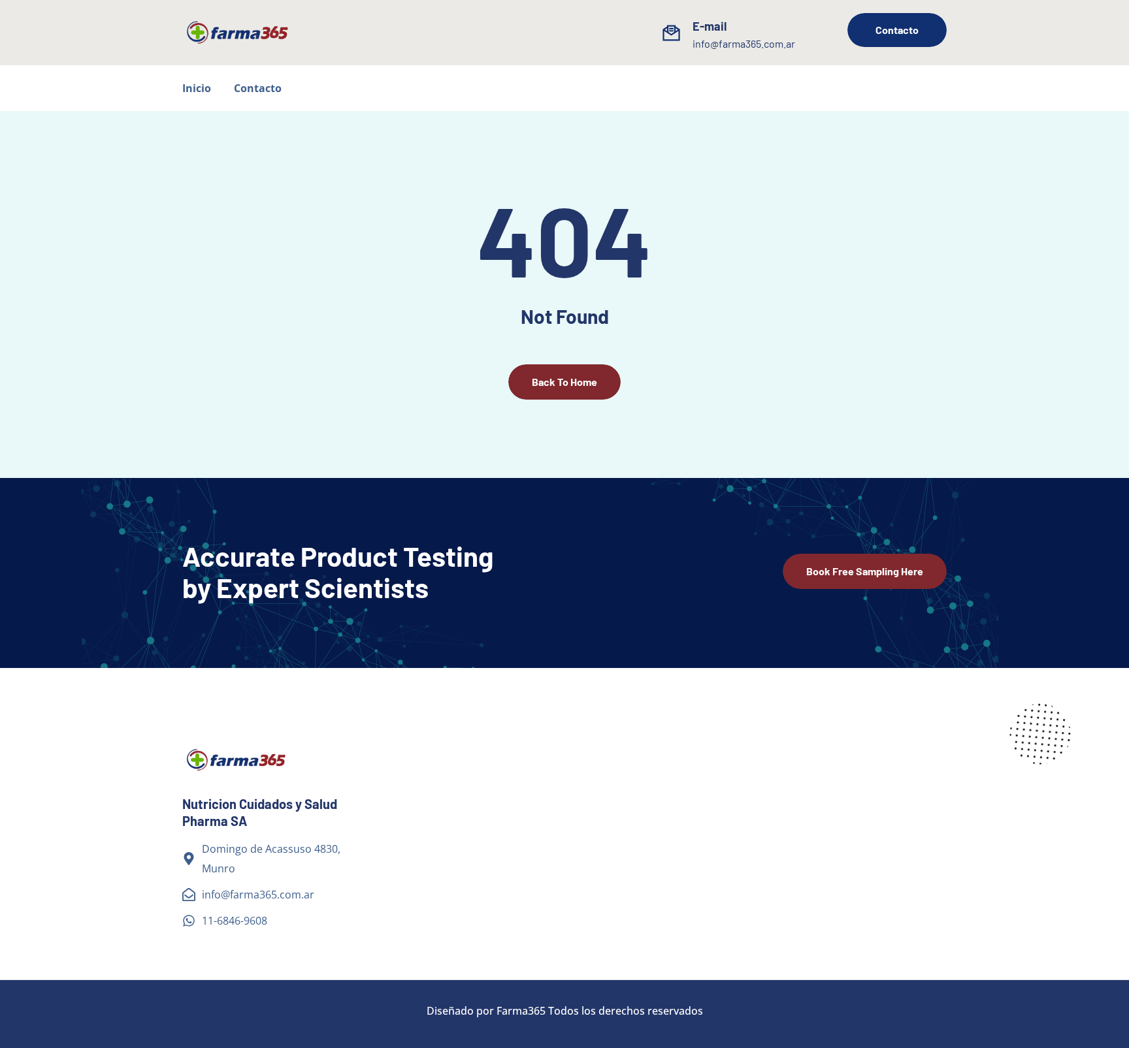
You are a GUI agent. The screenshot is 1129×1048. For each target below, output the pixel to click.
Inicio (196, 88)
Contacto (258, 88)
